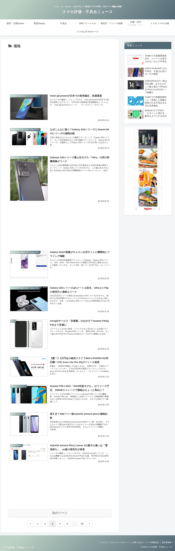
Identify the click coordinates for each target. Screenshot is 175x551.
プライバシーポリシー (119, 542)
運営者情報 (166, 542)
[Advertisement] (59, 70)
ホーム (104, 542)
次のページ (60, 513)
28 (82, 523)
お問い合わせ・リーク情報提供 (145, 542)
